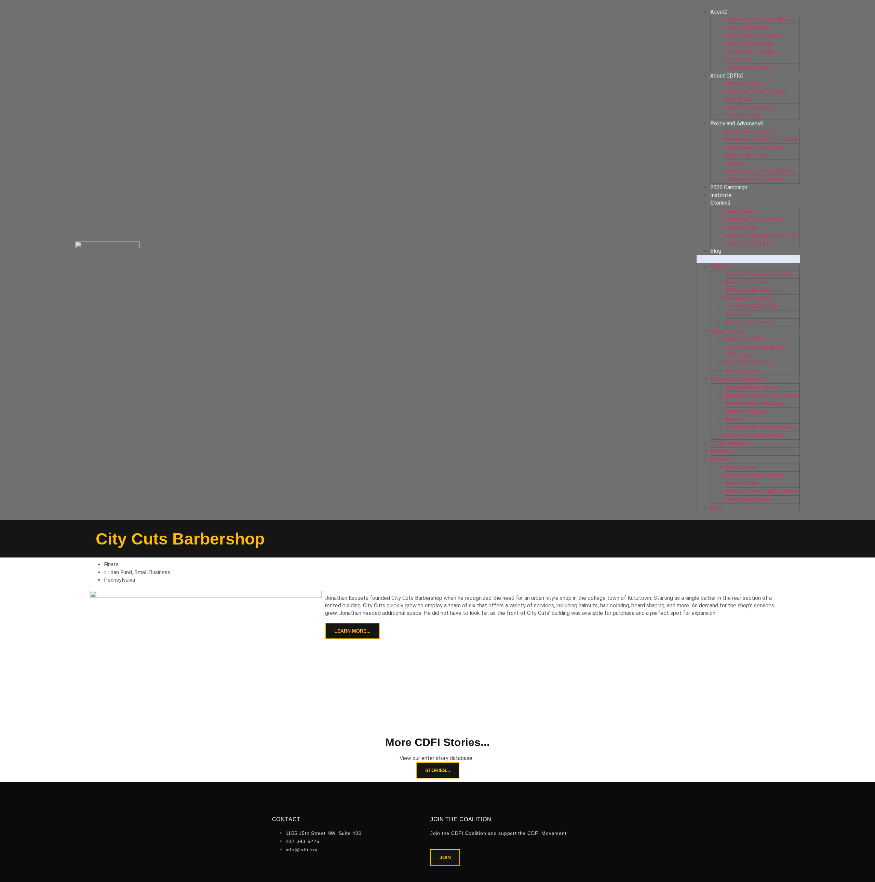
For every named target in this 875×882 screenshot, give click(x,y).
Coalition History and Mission (758, 19)
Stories (719, 202)
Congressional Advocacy (753, 147)
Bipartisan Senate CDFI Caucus (761, 139)
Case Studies (740, 211)
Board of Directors (746, 27)
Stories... (437, 770)
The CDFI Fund (742, 115)
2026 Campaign (728, 187)
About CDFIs (725, 75)
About (717, 12)
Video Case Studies (747, 242)
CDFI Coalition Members (753, 35)
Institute (720, 195)
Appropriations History (751, 131)
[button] (748, 258)
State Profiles (741, 227)
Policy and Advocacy (735, 123)
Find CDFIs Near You (748, 107)
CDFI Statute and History (754, 91)
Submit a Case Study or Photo (760, 235)
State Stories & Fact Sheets (758, 171)
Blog (715, 251)
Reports (734, 163)
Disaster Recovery (746, 155)
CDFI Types (738, 99)
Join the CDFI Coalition (751, 52)
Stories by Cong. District (753, 179)
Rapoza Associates (747, 67)
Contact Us (738, 59)
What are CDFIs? (744, 83)
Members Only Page (748, 43)
